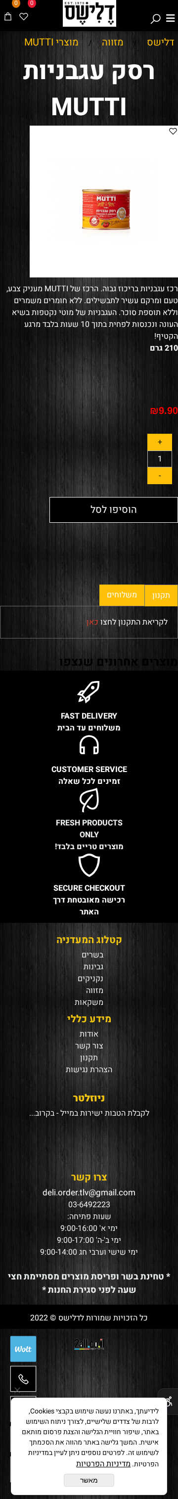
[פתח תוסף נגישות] (168, 1401)
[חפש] (155, 13)
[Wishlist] (24, 13)
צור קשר (89, 1046)
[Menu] (170, 13)
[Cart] (8, 13)
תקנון (89, 1058)
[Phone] (23, 1382)
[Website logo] (89, 13)
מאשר (89, 1480)
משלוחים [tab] (122, 595)
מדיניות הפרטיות (103, 1464)
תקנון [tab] (161, 595)
